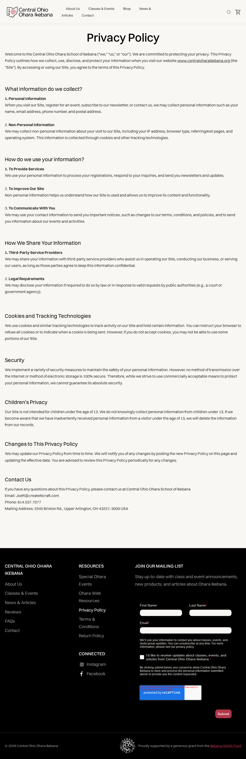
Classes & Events (101, 8)
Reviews (13, 612)
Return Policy (91, 635)
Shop (127, 8)
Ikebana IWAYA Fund (225, 746)
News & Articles (20, 602)
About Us (73, 8)
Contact (88, 15)
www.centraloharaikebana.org (203, 60)
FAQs (10, 621)
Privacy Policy (92, 610)
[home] (29, 12)
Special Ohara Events (92, 580)
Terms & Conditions (89, 622)
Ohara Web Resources (90, 596)
